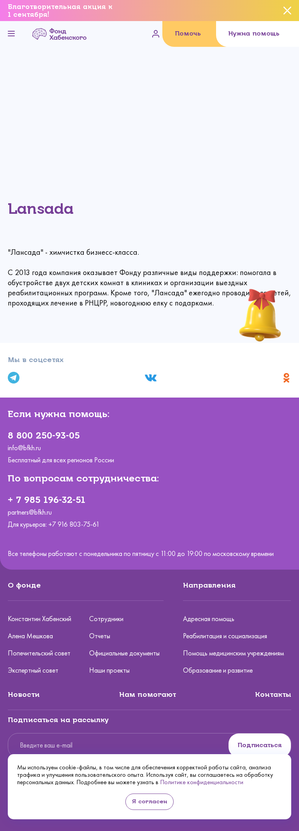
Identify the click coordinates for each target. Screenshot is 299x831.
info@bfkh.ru (24, 448)
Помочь (188, 33)
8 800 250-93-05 (44, 435)
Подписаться (259, 745)
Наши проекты (109, 670)
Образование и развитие (218, 670)
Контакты (273, 694)
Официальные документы (124, 653)
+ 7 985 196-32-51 (46, 499)
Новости (24, 694)
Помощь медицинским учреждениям (233, 653)
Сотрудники (106, 618)
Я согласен (149, 801)
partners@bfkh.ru (30, 512)
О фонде (24, 585)
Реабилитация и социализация (225, 636)
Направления (209, 585)
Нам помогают (147, 694)
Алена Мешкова (30, 636)
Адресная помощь (208, 618)
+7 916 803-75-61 (74, 524)
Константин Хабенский (39, 618)
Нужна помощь (254, 33)
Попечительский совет (39, 653)
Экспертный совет (33, 670)
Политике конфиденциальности (201, 782)
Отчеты (99, 636)
